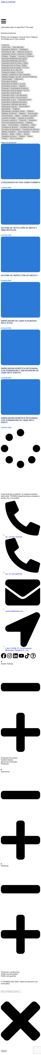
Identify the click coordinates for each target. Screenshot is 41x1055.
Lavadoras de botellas (9, 118)
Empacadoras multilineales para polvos (14, 104)
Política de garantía (8, 976)
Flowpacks (16, 109)
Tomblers (5, 138)
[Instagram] (9, 655)
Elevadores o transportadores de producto (15, 88)
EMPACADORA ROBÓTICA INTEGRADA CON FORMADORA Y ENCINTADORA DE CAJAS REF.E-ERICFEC (20, 370)
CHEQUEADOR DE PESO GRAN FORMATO (20, 182)
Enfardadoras (23, 49)
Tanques (30, 136)
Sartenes (26, 134)
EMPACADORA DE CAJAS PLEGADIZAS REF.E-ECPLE (19, 321)
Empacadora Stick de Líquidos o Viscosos (15, 67)
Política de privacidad (9, 974)
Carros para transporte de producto (13, 122)
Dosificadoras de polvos (9, 86)
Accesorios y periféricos (9, 120)
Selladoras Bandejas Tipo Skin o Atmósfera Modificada (19, 77)
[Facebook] (3, 655)
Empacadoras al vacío (9, 99)
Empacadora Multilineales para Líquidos (14, 58)
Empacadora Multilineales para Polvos (14, 61)
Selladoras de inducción (9, 113)
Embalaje (5, 56)
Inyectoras (35, 132)
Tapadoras (22, 113)
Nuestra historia (7, 760)
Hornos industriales (24, 132)
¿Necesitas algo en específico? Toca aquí (17, 27)
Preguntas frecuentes (9, 758)
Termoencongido (7, 79)
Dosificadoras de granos (9, 81)
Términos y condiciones (10, 972)
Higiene (17, 115)
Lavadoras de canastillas (26, 118)
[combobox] (11, 991)
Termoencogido (32, 113)
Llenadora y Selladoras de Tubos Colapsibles (16, 74)
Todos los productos (16, 138)
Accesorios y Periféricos (26, 56)
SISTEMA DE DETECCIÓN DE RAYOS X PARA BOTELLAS (19, 228)
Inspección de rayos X (24, 51)
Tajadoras (22, 136)
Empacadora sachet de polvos (11, 93)
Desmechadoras (14, 125)
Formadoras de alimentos (10, 127)
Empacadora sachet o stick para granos (14, 95)
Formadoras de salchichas (30, 129)
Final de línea (6, 47)
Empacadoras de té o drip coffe (12, 70)
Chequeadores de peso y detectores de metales (17, 54)
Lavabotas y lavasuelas (29, 115)
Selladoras (30, 111)
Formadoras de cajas (8, 51)
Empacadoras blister (24, 99)
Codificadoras (18, 79)
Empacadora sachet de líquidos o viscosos (15, 90)
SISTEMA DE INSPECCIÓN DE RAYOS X (19, 275)
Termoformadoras (7, 115)
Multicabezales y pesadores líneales (13, 111)
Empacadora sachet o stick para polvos (14, 97)
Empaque (13, 56)
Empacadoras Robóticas (9, 49)
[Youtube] (21, 655)
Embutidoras (25, 125)
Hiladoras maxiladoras (9, 132)
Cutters (4, 125)
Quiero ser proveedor (9, 762)
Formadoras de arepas (27, 127)
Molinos (19, 134)
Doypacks (22, 86)
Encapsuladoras (24, 106)
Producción (22, 120)
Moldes (12, 134)
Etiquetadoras (6, 109)
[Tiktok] (27, 655)
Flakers (33, 125)
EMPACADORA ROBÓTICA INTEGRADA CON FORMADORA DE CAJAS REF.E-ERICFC (19, 420)
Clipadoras (29, 122)
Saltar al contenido (8, 2)
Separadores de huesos (9, 136)
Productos (5, 764)
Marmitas (5, 134)
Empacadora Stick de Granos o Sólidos (14, 65)
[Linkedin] (15, 655)
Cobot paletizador (18, 47)
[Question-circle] (33, 655)
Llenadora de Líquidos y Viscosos (12, 72)
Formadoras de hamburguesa (11, 129)
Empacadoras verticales (9, 106)
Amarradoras (33, 120)
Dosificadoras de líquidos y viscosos (13, 83)
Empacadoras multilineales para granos (14, 102)
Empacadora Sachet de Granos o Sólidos (15, 63)
